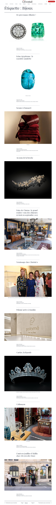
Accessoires (20, 447)
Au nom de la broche (24, 158)
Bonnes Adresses (26, 150)
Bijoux (29, 101)
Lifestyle (23, 100)
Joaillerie (25, 346)
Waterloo (34, 447)
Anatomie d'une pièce (25, 101)
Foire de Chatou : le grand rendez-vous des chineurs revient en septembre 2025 (27, 212)
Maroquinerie (34, 150)
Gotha (23, 49)
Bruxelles (30, 150)
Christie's (22, 303)
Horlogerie (18, 255)
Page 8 (32, 502)
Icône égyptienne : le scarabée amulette (24, 57)
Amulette (20, 101)
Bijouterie (20, 346)
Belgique (20, 150)
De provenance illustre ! (26, 15)
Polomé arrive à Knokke (26, 310)
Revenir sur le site (51, 1)
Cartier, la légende (23, 352)
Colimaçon (20, 404)
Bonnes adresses (24, 149)
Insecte (31, 101)
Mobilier (23, 255)
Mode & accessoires (32, 346)
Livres (20, 255)
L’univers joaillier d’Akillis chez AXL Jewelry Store (27, 454)
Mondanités (25, 303)
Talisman (37, 101)
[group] (46, 1)
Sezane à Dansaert (23, 108)
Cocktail (22, 495)
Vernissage (29, 303)
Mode (37, 150)
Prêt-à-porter (18, 151)
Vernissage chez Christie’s (27, 262)
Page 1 (22, 502)
